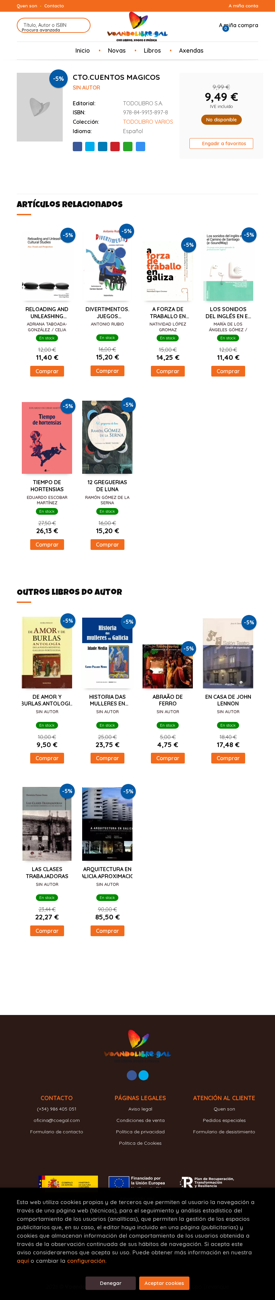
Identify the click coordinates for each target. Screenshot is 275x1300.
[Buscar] (81, 25)
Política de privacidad (140, 1132)
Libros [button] (152, 50)
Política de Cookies (140, 1143)
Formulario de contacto (56, 1132)
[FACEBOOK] (132, 1075)
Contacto (54, 5)
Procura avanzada (41, 30)
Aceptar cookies (164, 1283)
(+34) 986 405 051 (56, 1109)
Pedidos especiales (224, 1120)
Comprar (47, 371)
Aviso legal (140, 1109)
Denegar (110, 1283)
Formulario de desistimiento (224, 1132)
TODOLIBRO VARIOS (148, 121)
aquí (23, 1260)
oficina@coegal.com (57, 1120)
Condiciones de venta (140, 1120)
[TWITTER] (144, 1075)
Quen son (27, 5)
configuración (86, 1260)
